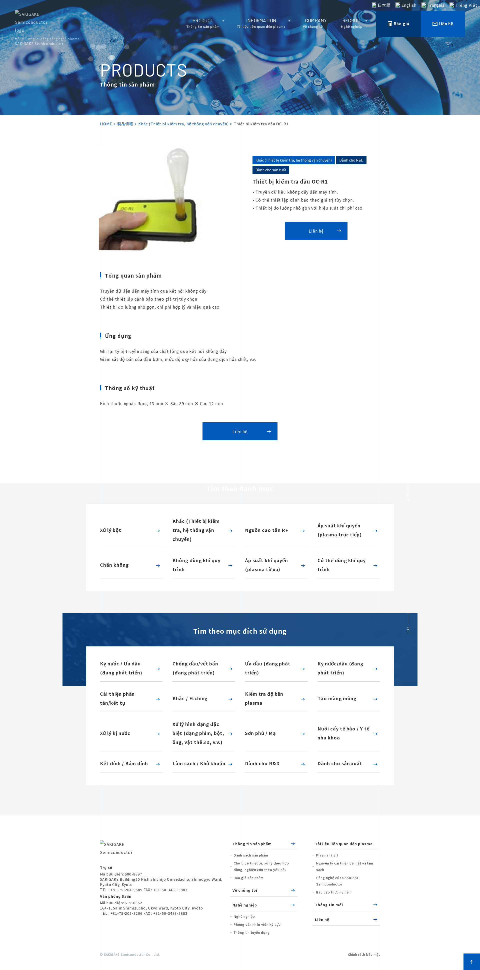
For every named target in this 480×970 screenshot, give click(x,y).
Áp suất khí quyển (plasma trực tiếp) (340, 530)
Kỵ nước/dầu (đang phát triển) (340, 668)
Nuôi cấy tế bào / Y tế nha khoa (344, 733)
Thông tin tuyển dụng (252, 932)
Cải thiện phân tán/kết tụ (117, 698)
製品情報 (125, 123)
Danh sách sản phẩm (251, 855)
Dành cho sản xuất (340, 763)
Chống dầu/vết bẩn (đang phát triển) (195, 668)
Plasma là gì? (327, 855)
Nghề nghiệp (244, 904)
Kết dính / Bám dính (124, 763)
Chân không (114, 564)
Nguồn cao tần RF (266, 530)
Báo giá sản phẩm (249, 877)
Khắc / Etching (190, 698)
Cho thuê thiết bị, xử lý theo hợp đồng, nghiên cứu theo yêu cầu (261, 866)
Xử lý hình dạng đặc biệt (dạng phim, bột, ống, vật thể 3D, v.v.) (198, 733)
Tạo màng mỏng (337, 698)
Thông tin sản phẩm (252, 843)
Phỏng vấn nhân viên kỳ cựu (257, 924)
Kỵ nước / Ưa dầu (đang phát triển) (121, 668)
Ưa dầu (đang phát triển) (267, 668)
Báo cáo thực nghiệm (334, 892)
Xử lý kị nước (115, 733)
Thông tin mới (329, 904)
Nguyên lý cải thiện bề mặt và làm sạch (344, 866)
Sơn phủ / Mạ (260, 733)
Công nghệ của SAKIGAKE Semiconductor (337, 880)
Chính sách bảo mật (364, 954)
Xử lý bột (110, 530)
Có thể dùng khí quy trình (342, 564)
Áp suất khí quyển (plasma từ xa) (266, 564)
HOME (106, 123)
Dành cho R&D (262, 763)
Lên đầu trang (472, 961)
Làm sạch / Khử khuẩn (199, 763)
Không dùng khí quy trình (196, 564)
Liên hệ (322, 919)
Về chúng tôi (244, 890)
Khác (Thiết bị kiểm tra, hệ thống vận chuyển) (183, 123)
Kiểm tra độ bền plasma (264, 698)
